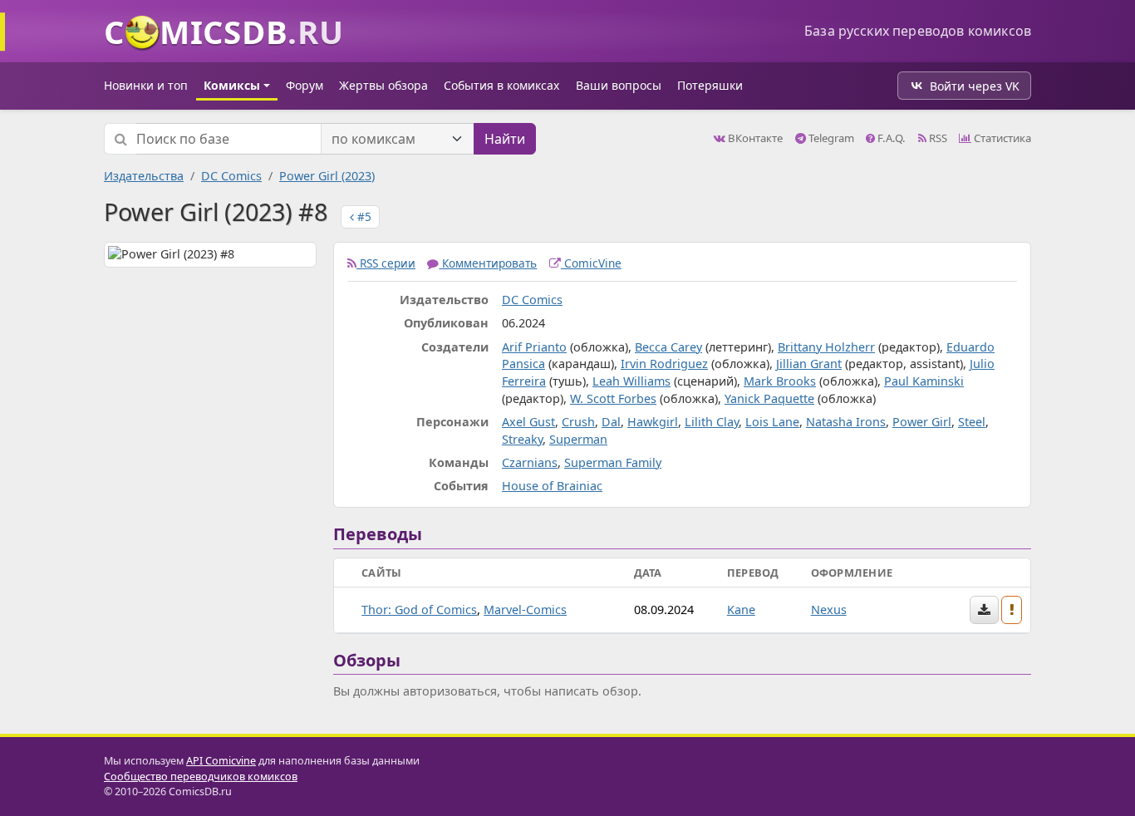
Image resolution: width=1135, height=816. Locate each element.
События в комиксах (501, 85)
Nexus (829, 609)
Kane (741, 609)
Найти (504, 139)
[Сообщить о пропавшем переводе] (1012, 610)
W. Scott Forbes (613, 398)
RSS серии (385, 263)
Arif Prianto (534, 347)
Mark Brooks (780, 381)
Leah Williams (631, 381)
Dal (611, 422)
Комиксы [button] (232, 85)
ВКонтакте (754, 137)
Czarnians (530, 462)
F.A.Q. (890, 137)
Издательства (144, 176)
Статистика (1001, 137)
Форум (304, 85)
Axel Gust (528, 422)
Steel (971, 422)
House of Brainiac (552, 486)
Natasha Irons (846, 422)
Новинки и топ (146, 85)
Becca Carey (668, 347)
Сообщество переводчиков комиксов (200, 776)
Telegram (830, 137)
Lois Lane (772, 422)
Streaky (522, 439)
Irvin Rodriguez (664, 363)
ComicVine (591, 263)
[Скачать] (984, 610)
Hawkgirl (652, 422)
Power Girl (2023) (327, 176)
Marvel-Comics (525, 609)
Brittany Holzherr (826, 347)
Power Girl (921, 422)
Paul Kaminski (924, 381)
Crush (578, 422)
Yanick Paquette (769, 398)
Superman (578, 439)
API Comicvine (221, 761)
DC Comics (231, 176)
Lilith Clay (712, 422)
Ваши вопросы (618, 85)
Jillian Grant (809, 363)
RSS (936, 137)
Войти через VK (975, 86)
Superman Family (612, 462)
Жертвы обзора (383, 85)
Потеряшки (710, 85)
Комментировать (488, 263)
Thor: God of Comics (419, 609)
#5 (362, 216)
